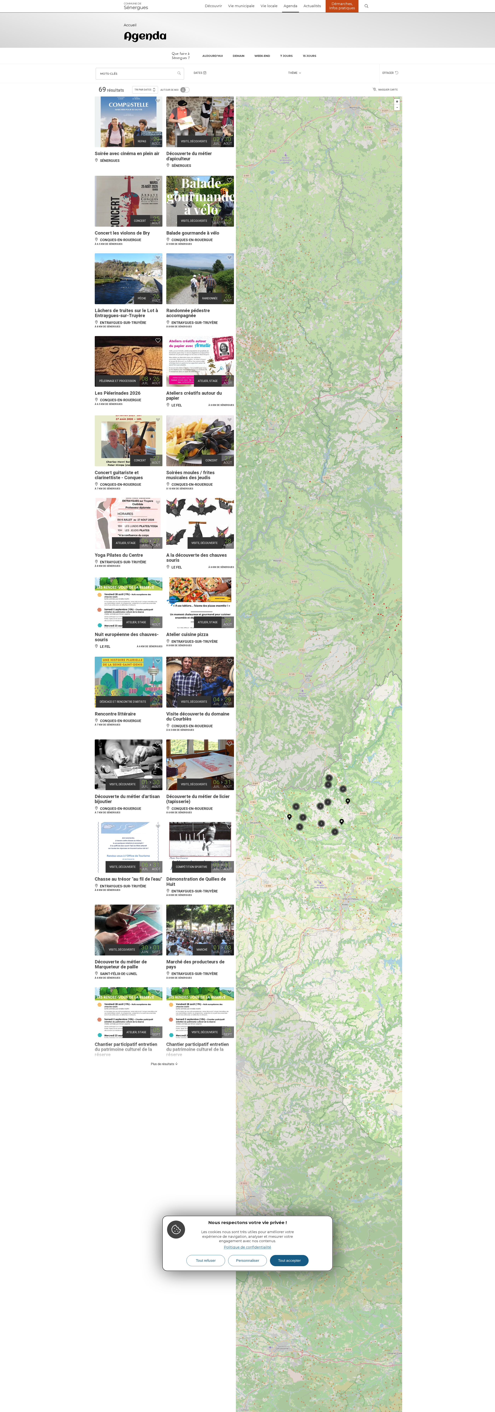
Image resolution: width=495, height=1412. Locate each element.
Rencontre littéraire (115, 714)
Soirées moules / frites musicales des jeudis (190, 475)
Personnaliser (247, 1260)
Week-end (262, 56)
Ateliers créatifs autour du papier (194, 395)
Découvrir (213, 6)
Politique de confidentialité (247, 1247)
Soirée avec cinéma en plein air (127, 153)
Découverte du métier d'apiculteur (189, 156)
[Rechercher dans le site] (366, 6)
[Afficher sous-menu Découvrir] (223, 6)
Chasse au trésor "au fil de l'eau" (128, 879)
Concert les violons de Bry (122, 233)
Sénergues (136, 6)
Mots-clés (108, 73)
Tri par (142, 89)
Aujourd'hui (212, 56)
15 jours (309, 56)
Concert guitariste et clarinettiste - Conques (119, 475)
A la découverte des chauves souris (196, 557)
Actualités (312, 6)
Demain (238, 56)
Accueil (130, 25)
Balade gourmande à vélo (192, 233)
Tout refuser (206, 1260)
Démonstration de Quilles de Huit (196, 881)
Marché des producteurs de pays (195, 964)
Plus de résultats (163, 1064)
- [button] (397, 107)
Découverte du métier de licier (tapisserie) (198, 799)
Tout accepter (289, 1260)
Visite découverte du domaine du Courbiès (197, 716)
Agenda (290, 6)
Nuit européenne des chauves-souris (127, 637)
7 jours (286, 56)
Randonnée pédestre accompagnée (188, 313)
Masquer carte (388, 89)
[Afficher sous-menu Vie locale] (279, 6)
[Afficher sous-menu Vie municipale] (256, 6)
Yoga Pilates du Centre (119, 555)
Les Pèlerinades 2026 (118, 393)
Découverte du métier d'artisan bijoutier (127, 799)
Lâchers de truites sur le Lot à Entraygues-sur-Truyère (126, 313)
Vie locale (269, 6)
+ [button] (397, 101)
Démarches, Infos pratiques (342, 6)
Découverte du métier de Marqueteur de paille (121, 964)
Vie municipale (241, 6)
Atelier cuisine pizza (187, 634)
